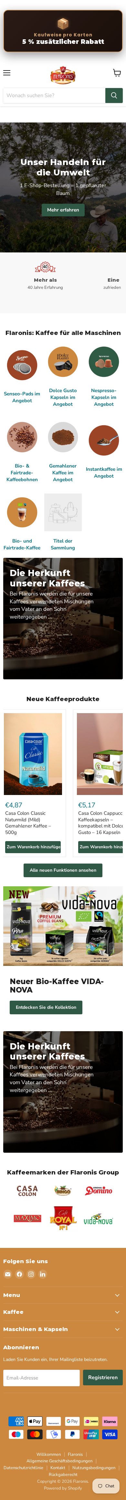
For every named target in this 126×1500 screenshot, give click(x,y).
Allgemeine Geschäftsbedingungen (59, 1461)
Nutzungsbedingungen (93, 1468)
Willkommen (49, 1454)
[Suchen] (114, 95)
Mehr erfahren (63, 210)
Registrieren (103, 1377)
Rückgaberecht (63, 1475)
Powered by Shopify (63, 1488)
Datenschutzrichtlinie (23, 1468)
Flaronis (75, 1454)
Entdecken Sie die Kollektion (46, 1007)
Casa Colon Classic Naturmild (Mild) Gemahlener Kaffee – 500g (28, 823)
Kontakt (57, 1468)
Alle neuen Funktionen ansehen (63, 870)
